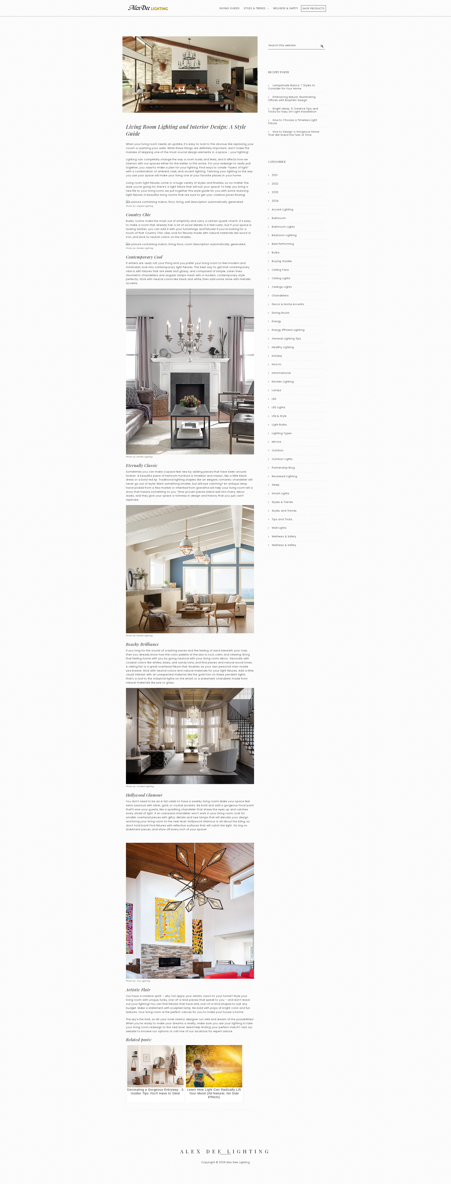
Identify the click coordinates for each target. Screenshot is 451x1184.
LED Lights (278, 407)
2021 (274, 175)
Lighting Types (282, 433)
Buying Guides (230, 8)
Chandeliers (280, 295)
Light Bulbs (279, 424)
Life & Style (279, 416)
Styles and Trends (284, 510)
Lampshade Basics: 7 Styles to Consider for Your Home (291, 87)
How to (276, 364)
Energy (276, 321)
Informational (281, 373)
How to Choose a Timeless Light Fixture (292, 121)
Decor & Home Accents (288, 304)
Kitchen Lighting (283, 381)
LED (274, 399)
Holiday (277, 356)
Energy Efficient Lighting (288, 330)
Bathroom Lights (283, 227)
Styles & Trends (254, 8)
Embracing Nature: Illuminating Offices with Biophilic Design (292, 98)
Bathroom (279, 218)
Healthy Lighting (283, 347)
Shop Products (313, 8)
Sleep (275, 485)
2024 (275, 201)
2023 (275, 192)
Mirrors (276, 442)
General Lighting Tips (286, 338)
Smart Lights (280, 493)
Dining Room (280, 313)
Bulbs (275, 252)
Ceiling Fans (280, 270)
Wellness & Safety (285, 8)
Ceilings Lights (282, 287)
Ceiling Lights (281, 278)
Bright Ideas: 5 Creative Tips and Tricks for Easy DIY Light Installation (293, 110)
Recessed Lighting (284, 476)
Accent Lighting (282, 209)
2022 (275, 184)
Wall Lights (279, 528)
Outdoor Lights (282, 459)
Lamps (276, 390)
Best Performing (283, 244)
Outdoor (278, 450)
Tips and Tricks (282, 519)
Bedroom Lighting (284, 235)
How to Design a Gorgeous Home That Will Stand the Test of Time (293, 133)
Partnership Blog (283, 467)
